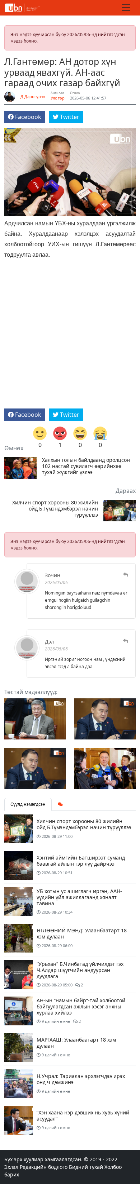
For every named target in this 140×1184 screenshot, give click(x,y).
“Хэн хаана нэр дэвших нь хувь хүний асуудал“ (83, 1115)
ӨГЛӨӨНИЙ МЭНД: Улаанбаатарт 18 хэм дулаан (82, 933)
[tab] (60, 804)
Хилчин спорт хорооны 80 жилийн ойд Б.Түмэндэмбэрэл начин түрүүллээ (55, 509)
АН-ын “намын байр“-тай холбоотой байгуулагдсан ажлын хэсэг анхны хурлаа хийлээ (81, 1006)
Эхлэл (11, 1166)
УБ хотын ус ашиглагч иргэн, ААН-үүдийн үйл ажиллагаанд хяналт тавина (79, 897)
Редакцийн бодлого (43, 1166)
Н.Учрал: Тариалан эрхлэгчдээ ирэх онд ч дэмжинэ (81, 1079)
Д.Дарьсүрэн (32, 96)
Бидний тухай (86, 1166)
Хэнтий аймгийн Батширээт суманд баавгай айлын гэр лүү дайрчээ (81, 860)
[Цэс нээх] (126, 7)
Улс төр (58, 98)
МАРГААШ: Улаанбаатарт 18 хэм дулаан (76, 1042)
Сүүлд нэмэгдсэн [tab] (28, 804)
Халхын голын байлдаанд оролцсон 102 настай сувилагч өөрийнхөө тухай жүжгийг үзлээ (86, 466)
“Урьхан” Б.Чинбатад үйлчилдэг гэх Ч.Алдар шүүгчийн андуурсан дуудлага (80, 970)
